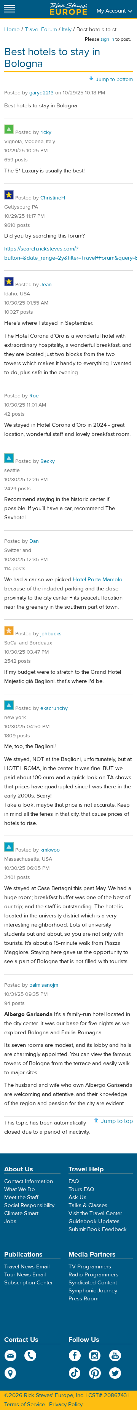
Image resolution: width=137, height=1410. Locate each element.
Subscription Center (28, 1282)
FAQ (73, 1181)
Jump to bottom (114, 79)
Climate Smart (21, 1213)
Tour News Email (25, 1274)
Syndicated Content (92, 1282)
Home (12, 29)
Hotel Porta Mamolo (98, 579)
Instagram (95, 1355)
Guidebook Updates (93, 1221)
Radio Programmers (93, 1274)
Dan (34, 541)
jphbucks (51, 633)
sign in (107, 39)
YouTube (115, 1355)
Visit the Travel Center (95, 1213)
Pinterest (95, 1373)
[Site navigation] (9, 9)
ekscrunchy (54, 708)
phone (30, 1355)
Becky (47, 461)
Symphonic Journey (92, 1290)
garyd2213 (41, 92)
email (10, 1355)
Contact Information (28, 1181)
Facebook (74, 1355)
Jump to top (117, 1121)
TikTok (74, 1373)
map (10, 1373)
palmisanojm (43, 985)
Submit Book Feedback (97, 1229)
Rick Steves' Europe (68, 9)
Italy (67, 29)
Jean (46, 284)
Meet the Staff (21, 1197)
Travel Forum (41, 29)
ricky (45, 132)
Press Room (83, 1298)
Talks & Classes (87, 1205)
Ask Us (77, 1197)
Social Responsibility (29, 1205)
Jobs (10, 1221)
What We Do (19, 1189)
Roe (34, 395)
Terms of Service (24, 1404)
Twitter (115, 1373)
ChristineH (52, 198)
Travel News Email (26, 1266)
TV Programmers (89, 1266)
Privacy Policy (66, 1404)
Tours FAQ (81, 1189)
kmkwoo (50, 850)
